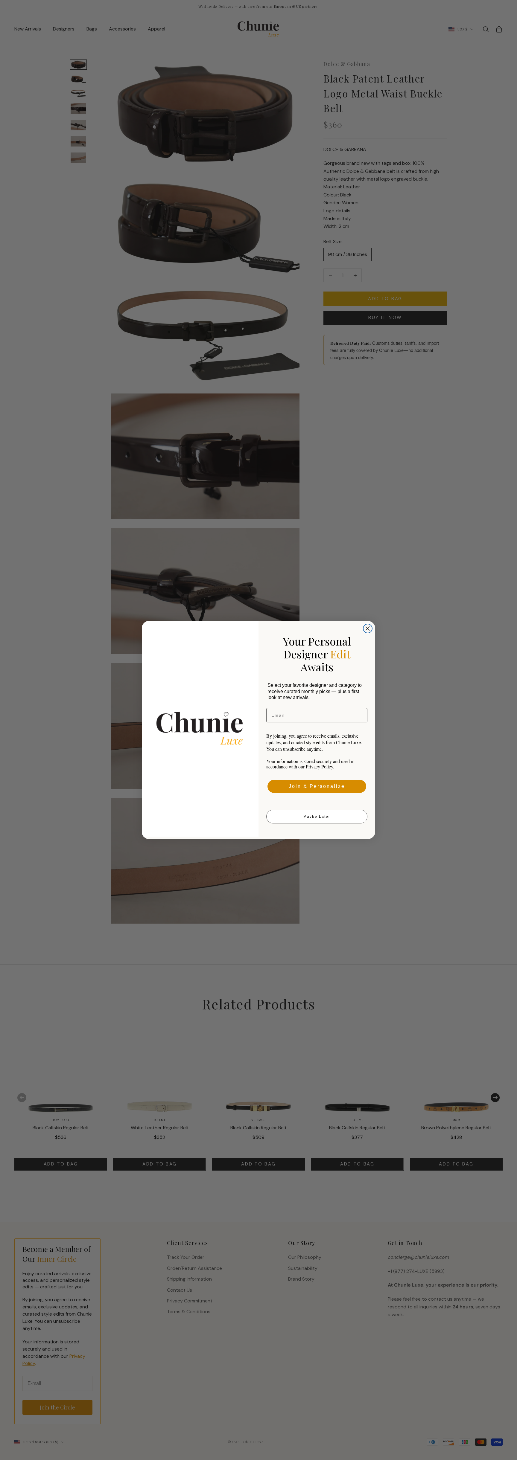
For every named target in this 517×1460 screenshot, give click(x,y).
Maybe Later (316, 816)
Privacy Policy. (320, 766)
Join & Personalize (317, 786)
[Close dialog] (367, 628)
